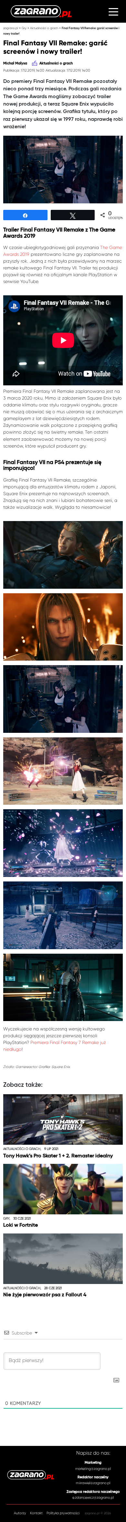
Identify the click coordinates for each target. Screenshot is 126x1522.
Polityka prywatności (63, 1513)
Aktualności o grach (44, 28)
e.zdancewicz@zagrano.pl (93, 1497)
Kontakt (36, 1513)
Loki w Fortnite (20, 1225)
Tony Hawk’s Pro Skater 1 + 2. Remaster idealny (58, 1156)
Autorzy (20, 1513)
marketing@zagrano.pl (93, 1469)
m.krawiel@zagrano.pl (93, 1483)
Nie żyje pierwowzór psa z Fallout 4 (44, 1295)
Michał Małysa (15, 63)
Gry (24, 28)
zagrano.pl (10, 28)
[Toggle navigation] (113, 11)
